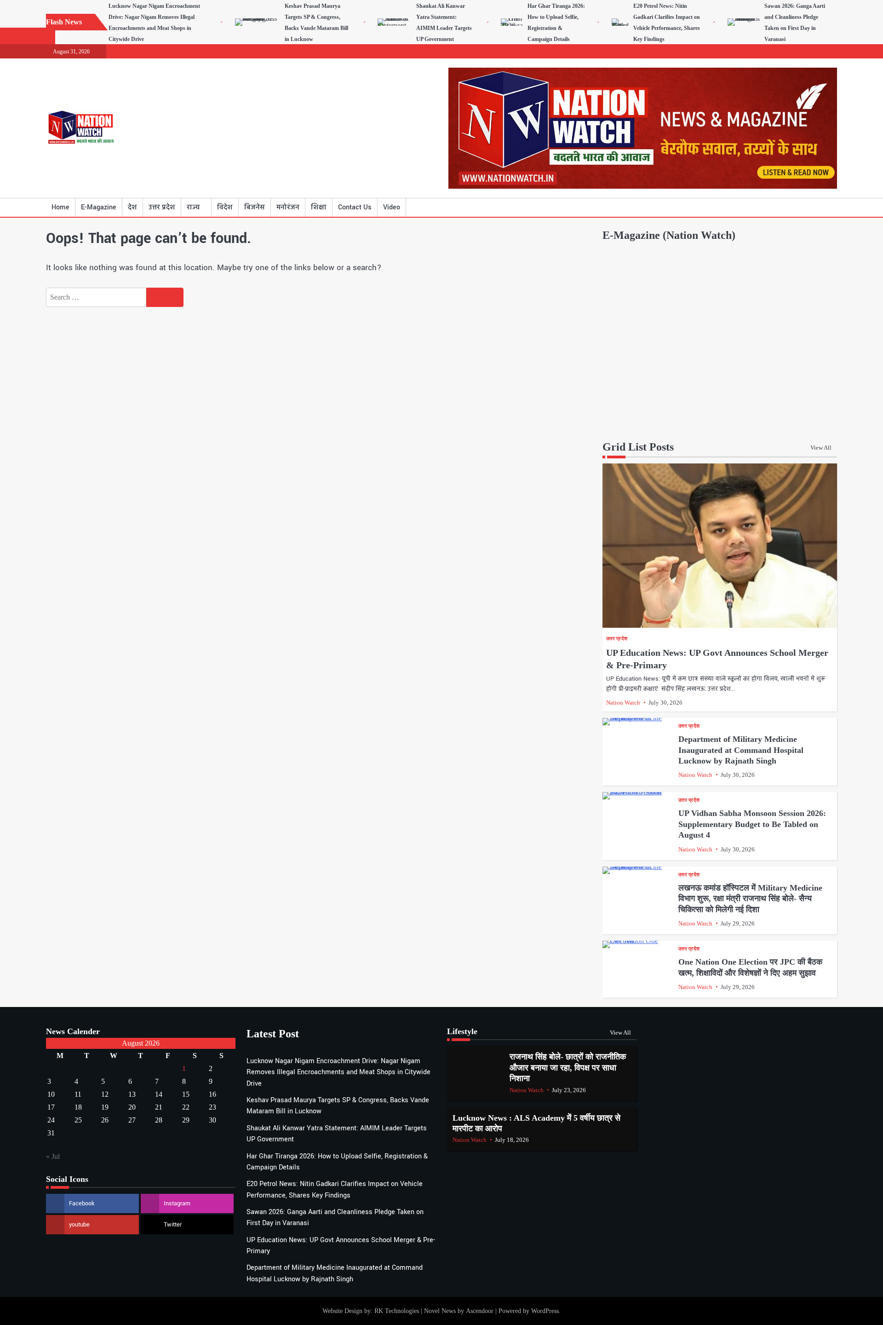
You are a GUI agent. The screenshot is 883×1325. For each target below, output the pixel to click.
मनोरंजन (287, 207)
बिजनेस (254, 207)
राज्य (193, 207)
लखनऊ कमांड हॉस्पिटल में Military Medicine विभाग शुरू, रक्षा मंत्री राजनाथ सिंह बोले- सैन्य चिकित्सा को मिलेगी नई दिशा (750, 898)
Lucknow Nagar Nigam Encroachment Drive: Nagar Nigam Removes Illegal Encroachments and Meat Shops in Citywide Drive (338, 1072)
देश (132, 207)
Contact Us (355, 207)
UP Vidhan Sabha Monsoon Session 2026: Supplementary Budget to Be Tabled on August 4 (752, 824)
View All (820, 447)
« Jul (53, 1156)
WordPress (545, 1310)
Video (391, 207)
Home (60, 207)
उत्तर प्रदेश (162, 207)
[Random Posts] (816, 207)
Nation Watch (623, 702)
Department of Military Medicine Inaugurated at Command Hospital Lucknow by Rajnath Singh (740, 750)
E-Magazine (98, 207)
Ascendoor (479, 1310)
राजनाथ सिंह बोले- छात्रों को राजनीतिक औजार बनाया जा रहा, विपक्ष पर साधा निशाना (568, 1067)
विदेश (225, 207)
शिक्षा (319, 207)
